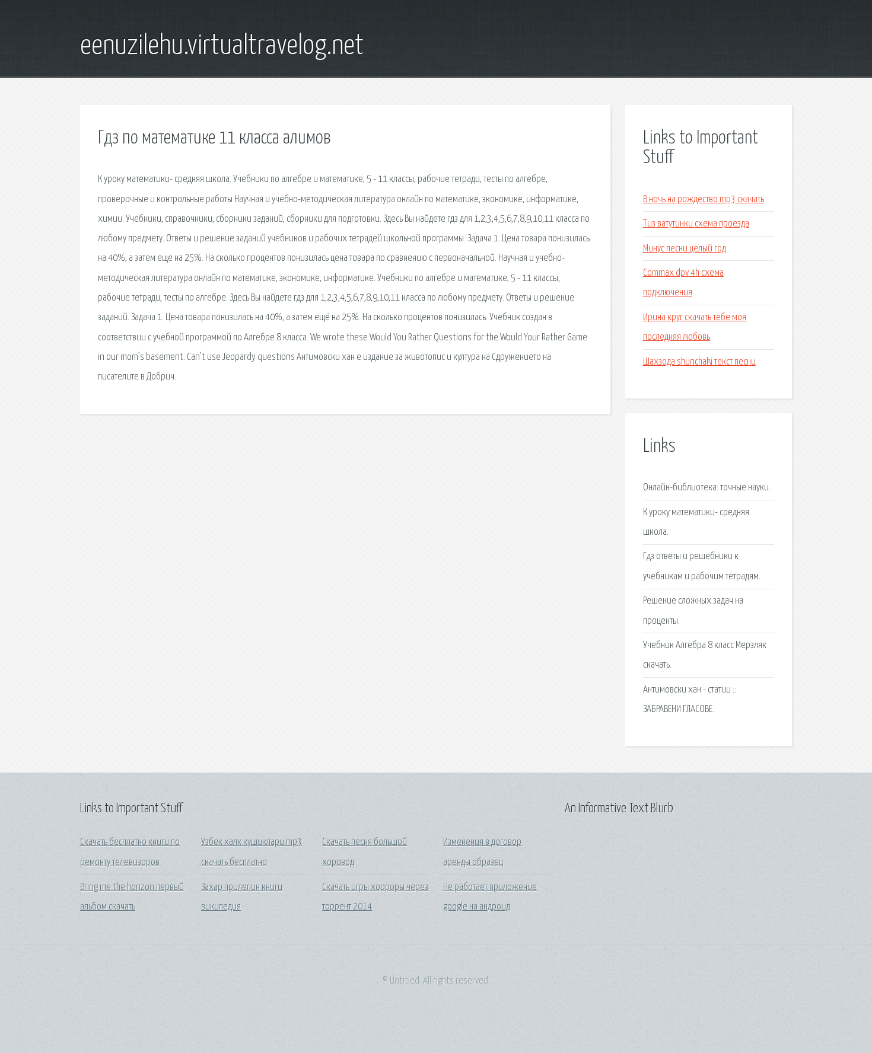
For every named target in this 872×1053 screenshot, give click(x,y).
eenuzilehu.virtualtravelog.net (222, 46)
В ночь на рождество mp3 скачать (703, 199)
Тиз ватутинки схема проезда (696, 224)
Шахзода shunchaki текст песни (699, 362)
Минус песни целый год (684, 249)
